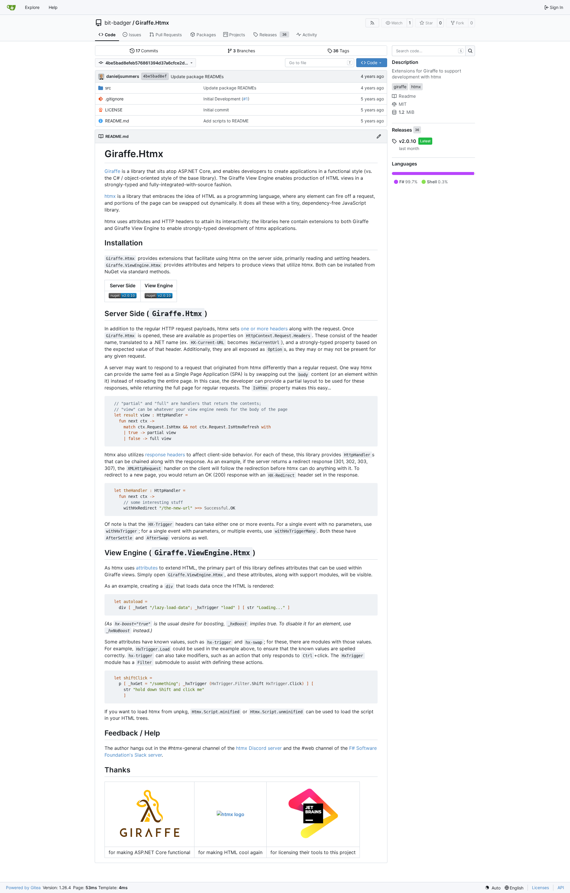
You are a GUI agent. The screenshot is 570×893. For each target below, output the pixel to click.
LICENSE (113, 109)
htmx (110, 196)
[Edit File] (379, 136)
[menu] (493, 887)
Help (53, 7)
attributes (147, 568)
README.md (117, 120)
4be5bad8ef (155, 76)
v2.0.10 (407, 141)
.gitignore (114, 98)
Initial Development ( (223, 98)
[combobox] (319, 62)
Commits (147, 50)
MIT (403, 104)
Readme (407, 96)
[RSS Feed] (372, 22)
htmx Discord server (259, 748)
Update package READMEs (197, 76)
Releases (402, 130)
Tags (341, 50)
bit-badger (117, 23)
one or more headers (264, 329)
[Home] (11, 7)
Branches (244, 50)
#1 (245, 98)
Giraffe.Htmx (152, 23)
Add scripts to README (225, 120)
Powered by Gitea (23, 887)
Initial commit (216, 109)
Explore (32, 7)
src (108, 87)
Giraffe (112, 171)
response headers (165, 454)
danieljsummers (122, 76)
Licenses (540, 887)
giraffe (400, 86)
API (561, 887)
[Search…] (470, 50)
